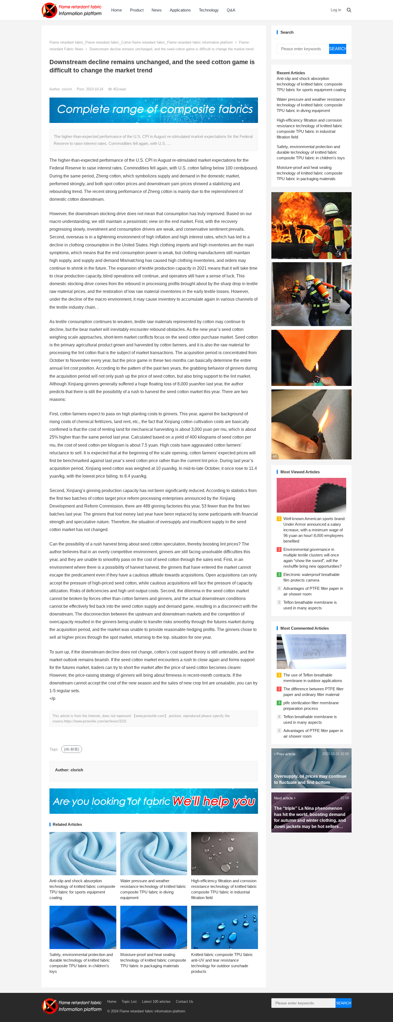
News (157, 10)
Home (116, 10)
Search (337, 49)
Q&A (231, 10)
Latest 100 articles (156, 1002)
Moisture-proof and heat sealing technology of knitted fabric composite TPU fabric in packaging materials (153, 960)
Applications (180, 10)
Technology (209, 10)
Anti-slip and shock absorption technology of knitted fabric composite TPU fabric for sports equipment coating (311, 84)
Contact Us (184, 1002)
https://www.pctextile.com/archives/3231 (95, 721)
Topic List (129, 1002)
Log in (336, 9)
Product (137, 10)
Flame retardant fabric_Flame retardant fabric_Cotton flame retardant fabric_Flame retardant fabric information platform (141, 42)
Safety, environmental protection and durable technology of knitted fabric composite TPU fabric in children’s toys (311, 152)
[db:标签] (71, 749)
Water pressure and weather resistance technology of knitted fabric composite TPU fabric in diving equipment (311, 105)
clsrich (67, 89)
